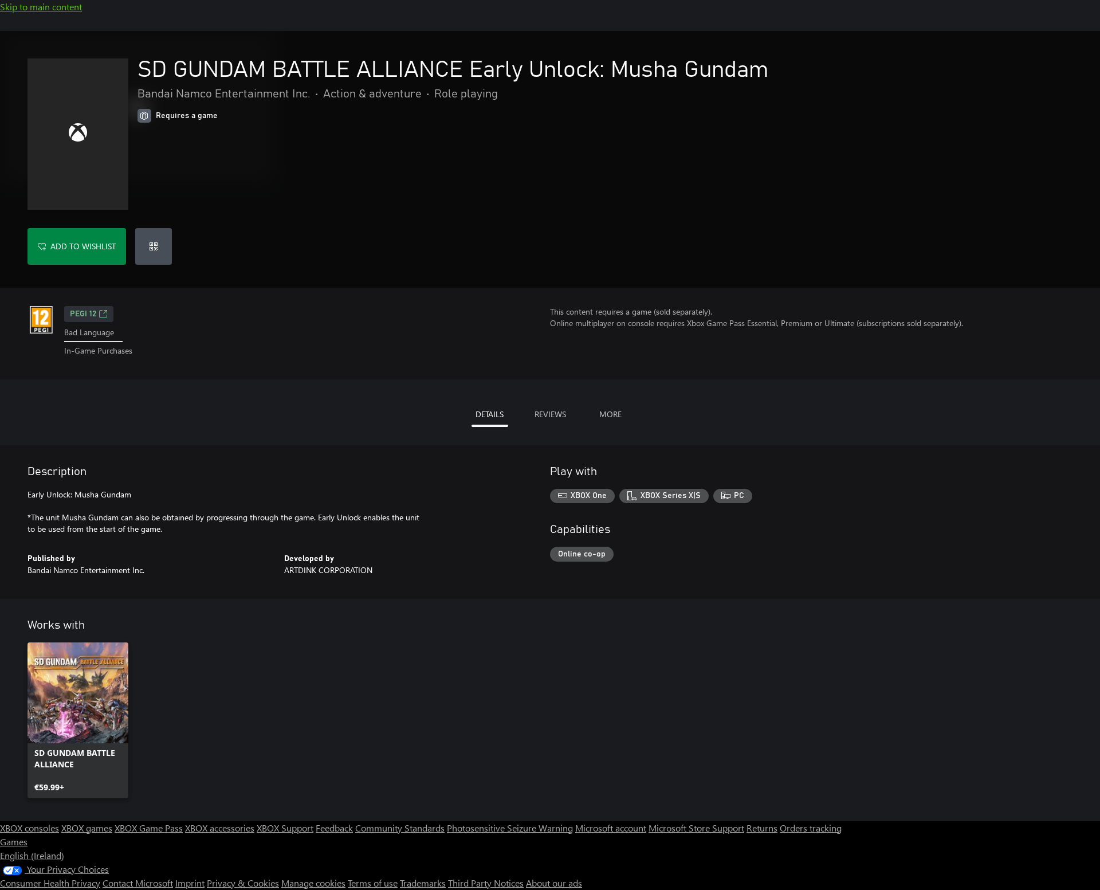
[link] (78, 720)
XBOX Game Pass (149, 828)
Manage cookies (313, 883)
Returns (762, 828)
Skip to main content (41, 7)
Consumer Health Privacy (50, 883)
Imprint (190, 883)
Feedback (334, 828)
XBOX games (86, 828)
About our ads (554, 883)
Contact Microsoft (138, 883)
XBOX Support (285, 828)
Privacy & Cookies (243, 883)
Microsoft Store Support (696, 828)
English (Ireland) (32, 855)
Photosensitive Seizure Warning (510, 828)
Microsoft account (610, 828)
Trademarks (423, 883)
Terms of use (373, 883)
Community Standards (400, 828)
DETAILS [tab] (490, 414)
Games (14, 842)
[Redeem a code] (153, 246)
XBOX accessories (219, 828)
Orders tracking (811, 828)
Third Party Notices (486, 883)
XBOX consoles (29, 828)
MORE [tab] (610, 414)
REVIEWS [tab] (550, 414)
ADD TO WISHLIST (83, 246)
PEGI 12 (83, 314)
